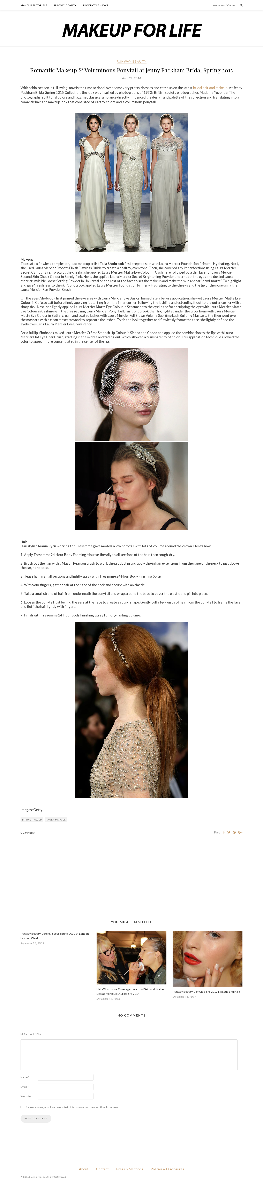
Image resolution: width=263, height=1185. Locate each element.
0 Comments (28, 832)
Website (26, 1096)
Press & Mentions (129, 1169)
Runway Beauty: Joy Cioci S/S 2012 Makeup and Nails (207, 991)
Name (25, 1077)
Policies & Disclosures (167, 1169)
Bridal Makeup (32, 819)
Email (25, 1086)
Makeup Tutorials (34, 5)
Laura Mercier (56, 819)
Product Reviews (95, 5)
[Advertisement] (131, 867)
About (84, 1169)
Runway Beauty (65, 5)
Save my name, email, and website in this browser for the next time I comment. (72, 1107)
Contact (102, 1169)
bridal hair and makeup (210, 88)
